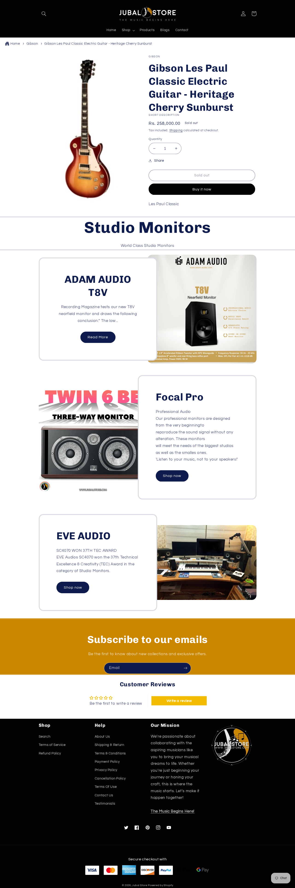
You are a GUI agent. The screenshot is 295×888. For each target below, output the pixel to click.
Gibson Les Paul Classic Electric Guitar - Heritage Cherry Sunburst (98, 43)
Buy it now (202, 189)
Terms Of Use (106, 787)
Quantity (155, 139)
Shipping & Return (109, 745)
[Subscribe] (185, 668)
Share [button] (159, 160)
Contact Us (104, 795)
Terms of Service (52, 745)
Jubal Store (139, 885)
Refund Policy (50, 753)
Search (44, 736)
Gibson (32, 43)
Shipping (176, 130)
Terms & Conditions (110, 753)
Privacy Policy (106, 770)
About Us (102, 736)
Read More (98, 337)
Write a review (179, 701)
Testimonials (105, 803)
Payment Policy (107, 761)
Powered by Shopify (160, 885)
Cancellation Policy (110, 778)
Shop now (172, 476)
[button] (44, 13)
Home (15, 43)
